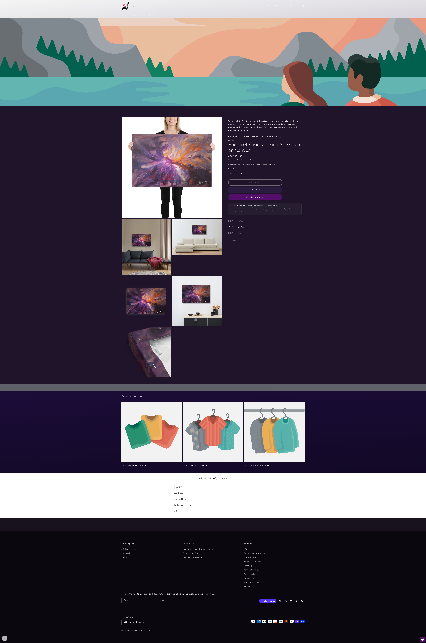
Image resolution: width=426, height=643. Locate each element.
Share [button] (233, 240)
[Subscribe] (162, 600)
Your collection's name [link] (132, 465)
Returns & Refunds (252, 562)
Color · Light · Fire (191, 553)
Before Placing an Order (254, 553)
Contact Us (249, 578)
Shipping (231, 160)
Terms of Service (251, 570)
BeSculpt (130, 630)
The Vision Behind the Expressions (198, 549)
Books (124, 557)
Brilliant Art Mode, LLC (142, 630)
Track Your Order (251, 583)
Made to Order (250, 557)
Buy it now (255, 190)
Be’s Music (126, 553)
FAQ (245, 549)
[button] (291, 6)
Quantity (231, 169)
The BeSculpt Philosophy (194, 557)
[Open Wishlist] (422, 639)
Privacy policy (250, 574)
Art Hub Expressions (130, 549)
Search (247, 587)
